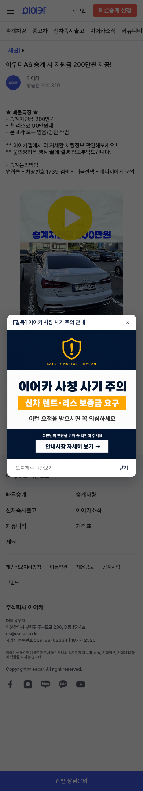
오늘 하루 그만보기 (34, 468)
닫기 (123, 468)
